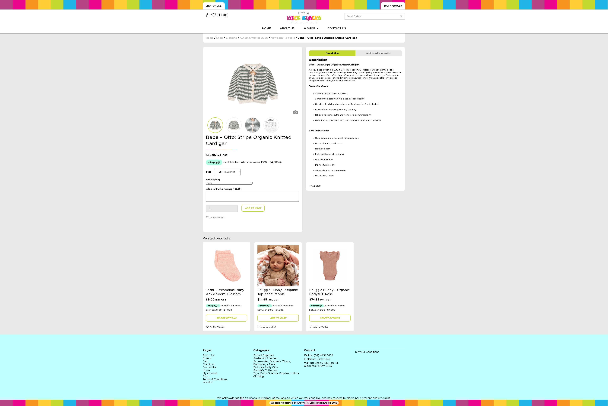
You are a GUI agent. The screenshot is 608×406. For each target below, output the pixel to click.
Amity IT (302, 403)
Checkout (209, 364)
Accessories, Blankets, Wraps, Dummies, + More (272, 363)
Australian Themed (265, 358)
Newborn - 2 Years (283, 37)
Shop (311, 28)
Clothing (231, 37)
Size (208, 171)
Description (332, 53)
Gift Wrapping (213, 179)
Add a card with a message (223, 189)
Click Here (323, 359)
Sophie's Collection (265, 370)
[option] (252, 83)
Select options (226, 318)
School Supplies (263, 355)
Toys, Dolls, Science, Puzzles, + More (276, 373)
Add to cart (253, 208)
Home (266, 28)
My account (210, 373)
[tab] (332, 53)
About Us (287, 28)
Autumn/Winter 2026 (254, 37)
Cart (205, 361)
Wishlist (208, 382)
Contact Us (337, 28)
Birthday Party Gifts (265, 367)
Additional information (378, 53)
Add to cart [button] (278, 318)
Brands (207, 358)
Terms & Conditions (215, 379)
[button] (215, 217)
